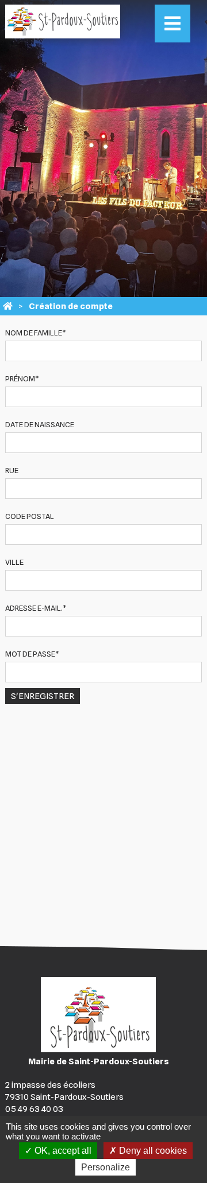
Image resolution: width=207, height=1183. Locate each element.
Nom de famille (35, 332)
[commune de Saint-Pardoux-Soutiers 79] (8, 306)
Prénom (22, 378)
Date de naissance (39, 424)
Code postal (29, 516)
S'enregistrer (42, 696)
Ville (14, 562)
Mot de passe (32, 653)
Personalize (105, 1167)
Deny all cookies (152, 1150)
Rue (11, 470)
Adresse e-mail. (36, 607)
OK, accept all (61, 1150)
